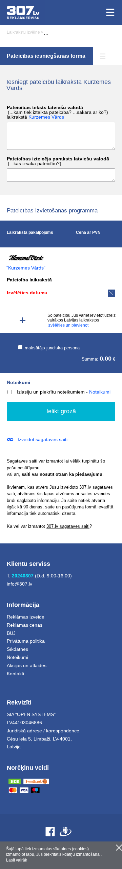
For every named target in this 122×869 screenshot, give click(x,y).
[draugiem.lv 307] (66, 831)
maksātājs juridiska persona (51, 347)
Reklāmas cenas (24, 625)
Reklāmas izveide (25, 617)
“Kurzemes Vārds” (25, 268)
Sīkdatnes (17, 649)
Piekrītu (119, 848)
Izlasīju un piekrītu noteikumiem (51, 392)
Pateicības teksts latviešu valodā (57, 112)
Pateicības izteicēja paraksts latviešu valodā (58, 161)
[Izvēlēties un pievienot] (22, 320)
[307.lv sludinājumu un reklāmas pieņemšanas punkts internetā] (23, 12)
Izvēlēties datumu (27, 292)
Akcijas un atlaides (26, 665)
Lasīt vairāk (16, 860)
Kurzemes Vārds (46, 117)
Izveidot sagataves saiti (42, 439)
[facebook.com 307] (50, 831)
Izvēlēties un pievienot (67, 325)
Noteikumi (18, 382)
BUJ (11, 633)
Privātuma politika (26, 641)
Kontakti (15, 673)
